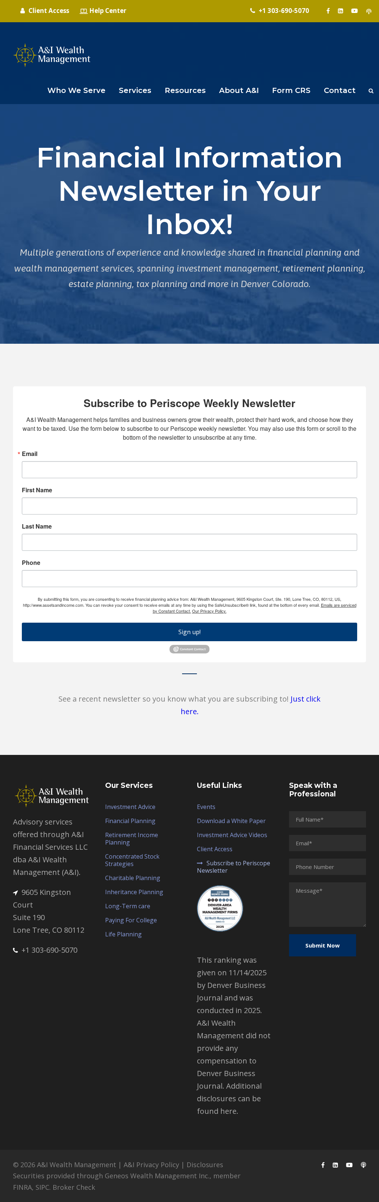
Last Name (37, 526)
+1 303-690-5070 (49, 950)
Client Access (214, 849)
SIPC (42, 1187)
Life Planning (123, 934)
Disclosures (205, 1164)
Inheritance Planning (134, 892)
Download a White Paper (231, 821)
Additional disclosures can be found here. (229, 1098)
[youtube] (354, 11)
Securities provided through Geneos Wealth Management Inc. (111, 1175)
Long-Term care (127, 906)
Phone (31, 563)
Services (135, 90)
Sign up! (189, 632)
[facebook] (328, 11)
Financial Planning (130, 821)
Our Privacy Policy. (209, 611)
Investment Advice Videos (232, 835)
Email (29, 454)
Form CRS (291, 90)
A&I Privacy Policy (151, 1164)
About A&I (239, 90)
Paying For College (131, 920)
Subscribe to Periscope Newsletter (233, 867)
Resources (185, 90)
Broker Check (74, 1187)
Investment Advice (130, 807)
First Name (37, 490)
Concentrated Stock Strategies (132, 860)
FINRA (22, 1187)
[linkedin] (340, 11)
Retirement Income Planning (131, 838)
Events (206, 807)
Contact (340, 90)
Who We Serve (76, 90)
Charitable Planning (132, 878)
